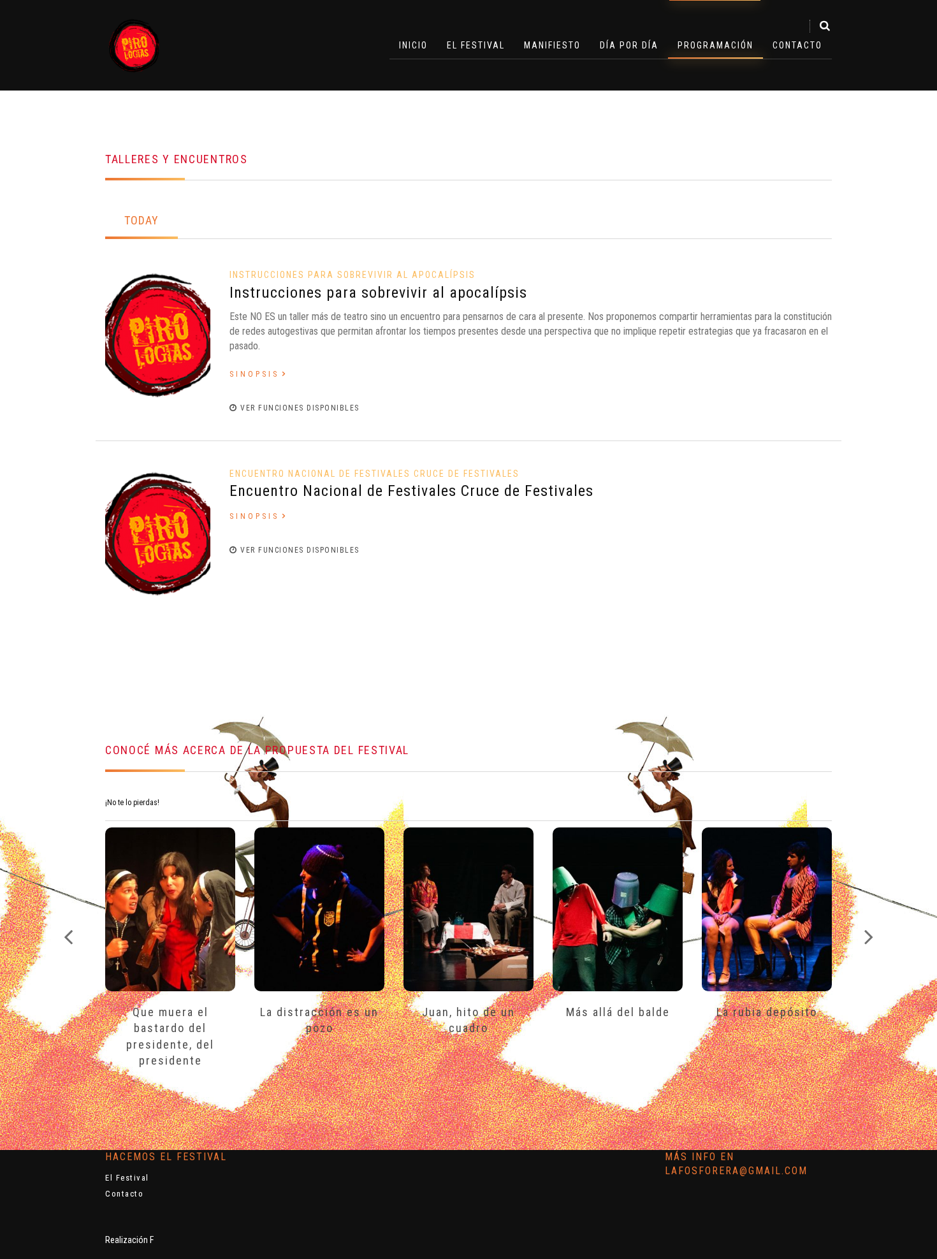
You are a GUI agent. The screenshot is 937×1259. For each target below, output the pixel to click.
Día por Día (629, 45)
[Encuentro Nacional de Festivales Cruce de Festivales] (157, 532)
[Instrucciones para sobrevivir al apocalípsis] (157, 333)
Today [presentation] (141, 220)
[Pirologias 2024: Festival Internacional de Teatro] (134, 45)
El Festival (476, 45)
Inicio (413, 45)
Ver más (170, 906)
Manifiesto (552, 45)
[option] (170, 964)
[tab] (141, 222)
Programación (715, 45)
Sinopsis (254, 374)
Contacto (797, 45)
